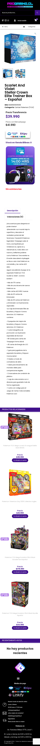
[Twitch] (3, 20)
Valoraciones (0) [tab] (15, 216)
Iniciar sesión (22, 20)
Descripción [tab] (12, 210)
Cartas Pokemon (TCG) (24, 107)
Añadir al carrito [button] (21, 460)
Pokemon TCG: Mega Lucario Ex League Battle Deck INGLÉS (20, 447)
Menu (6, 27)
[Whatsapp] (8, 20)
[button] (24, 26)
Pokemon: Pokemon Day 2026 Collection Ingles (19, 501)
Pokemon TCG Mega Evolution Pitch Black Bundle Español (20, 614)
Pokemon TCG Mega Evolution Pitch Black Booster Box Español (20, 558)
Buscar (37, 13)
